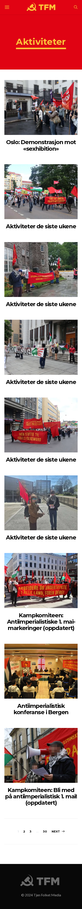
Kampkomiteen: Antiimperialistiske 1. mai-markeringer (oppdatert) (41, 622)
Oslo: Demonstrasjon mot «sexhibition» (41, 145)
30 (45, 831)
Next (56, 831)
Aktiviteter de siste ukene (41, 226)
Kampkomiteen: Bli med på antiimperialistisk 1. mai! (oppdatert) (41, 796)
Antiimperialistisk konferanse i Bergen (41, 709)
